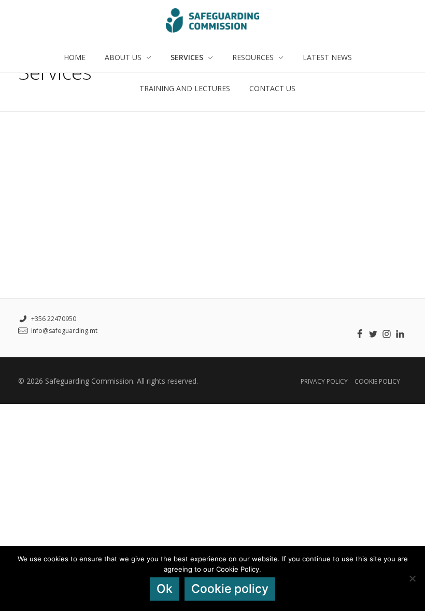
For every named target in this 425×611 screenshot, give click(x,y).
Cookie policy (229, 588)
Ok (165, 588)
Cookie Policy (377, 381)
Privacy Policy (324, 381)
